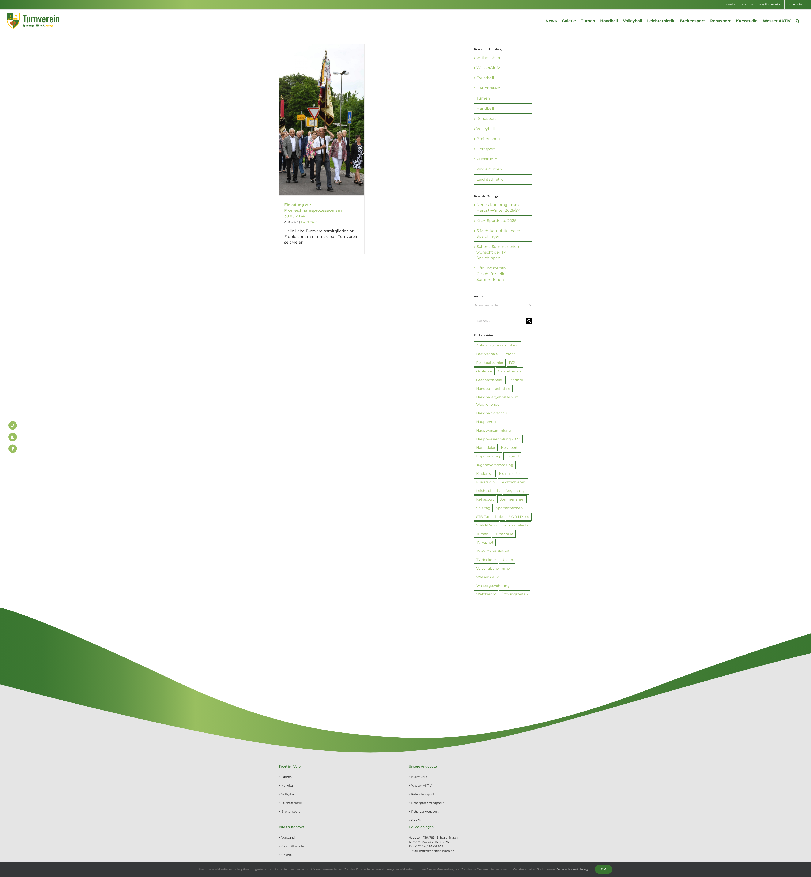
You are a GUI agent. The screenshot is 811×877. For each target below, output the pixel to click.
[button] (797, 21)
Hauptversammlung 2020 (498, 439)
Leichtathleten (512, 482)
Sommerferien (512, 499)
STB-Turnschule (489, 516)
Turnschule (503, 534)
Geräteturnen (509, 371)
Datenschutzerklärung (572, 869)
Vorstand (288, 837)
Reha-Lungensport (425, 811)
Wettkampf (486, 594)
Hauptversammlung (493, 430)
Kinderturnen (489, 169)
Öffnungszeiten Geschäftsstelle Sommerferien (491, 274)
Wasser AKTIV (487, 577)
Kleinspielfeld (510, 473)
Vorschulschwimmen (494, 568)
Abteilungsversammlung (497, 345)
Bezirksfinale (487, 354)
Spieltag (483, 508)
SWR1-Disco (486, 525)
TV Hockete (486, 560)
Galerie (286, 855)
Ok (603, 869)
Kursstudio (486, 159)
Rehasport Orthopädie (427, 803)
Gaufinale (484, 371)
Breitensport (488, 138)
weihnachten (489, 57)
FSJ (512, 362)
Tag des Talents (515, 525)
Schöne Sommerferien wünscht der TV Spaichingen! (497, 252)
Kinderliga (484, 473)
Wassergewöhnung (493, 586)
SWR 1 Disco (519, 516)
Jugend (512, 456)
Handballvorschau (491, 413)
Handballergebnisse (493, 388)
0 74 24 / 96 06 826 (435, 842)
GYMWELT (419, 820)
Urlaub (507, 560)
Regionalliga (516, 490)
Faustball (485, 78)
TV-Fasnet (484, 542)
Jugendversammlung (494, 465)
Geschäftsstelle (489, 380)
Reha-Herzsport (422, 794)
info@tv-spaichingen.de (436, 851)
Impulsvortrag (488, 456)
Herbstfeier (485, 447)
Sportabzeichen (509, 508)
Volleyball (485, 128)
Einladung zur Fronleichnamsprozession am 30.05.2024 (313, 210)
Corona (509, 354)
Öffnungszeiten (515, 594)
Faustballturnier (489, 362)
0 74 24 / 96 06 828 (429, 846)
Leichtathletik (489, 179)
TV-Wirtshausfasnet (493, 551)
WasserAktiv (488, 67)
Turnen (483, 98)
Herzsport (485, 149)
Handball (485, 108)
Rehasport (486, 118)
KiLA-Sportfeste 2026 (496, 220)
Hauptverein (309, 222)
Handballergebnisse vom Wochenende (497, 400)
